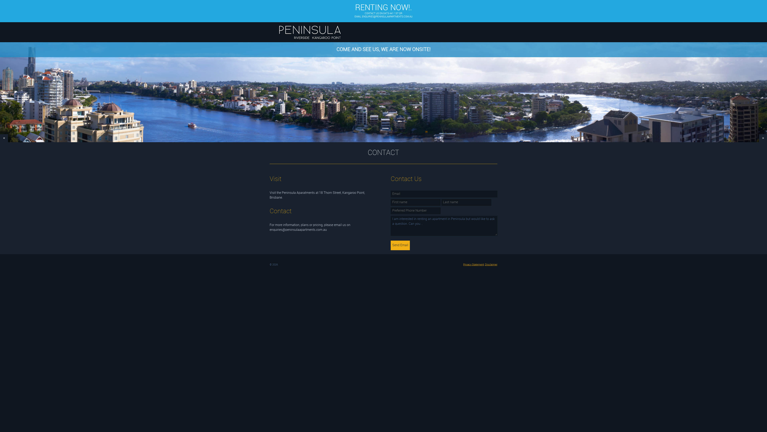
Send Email (400, 245)
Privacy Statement (473, 264)
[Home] (310, 42)
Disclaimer (491, 264)
